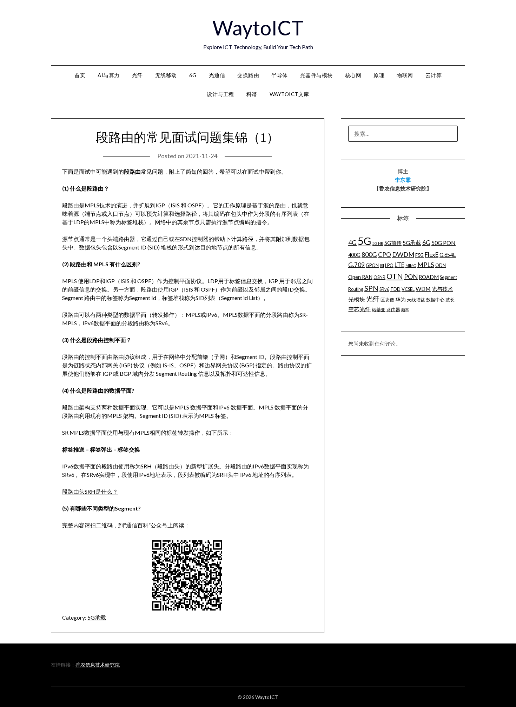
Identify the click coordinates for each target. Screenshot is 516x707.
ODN (440, 265)
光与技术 (442, 289)
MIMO (410, 265)
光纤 (137, 75)
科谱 (251, 94)
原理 (378, 75)
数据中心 (435, 299)
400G (354, 255)
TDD (395, 289)
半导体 (279, 75)
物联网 (405, 75)
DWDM (403, 254)
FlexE (431, 254)
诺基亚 (378, 309)
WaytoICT (258, 27)
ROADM (429, 277)
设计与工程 (220, 94)
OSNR (379, 277)
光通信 (217, 75)
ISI (382, 265)
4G (352, 242)
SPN (371, 288)
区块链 (387, 299)
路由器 (393, 309)
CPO (384, 254)
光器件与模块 (316, 75)
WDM (423, 288)
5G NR (377, 243)
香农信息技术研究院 (97, 665)
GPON (372, 265)
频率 (405, 309)
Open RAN (360, 277)
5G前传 (393, 243)
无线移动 (166, 75)
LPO (389, 265)
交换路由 (248, 75)
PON (411, 276)
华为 (400, 299)
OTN (394, 276)
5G (364, 241)
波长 (450, 299)
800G (369, 254)
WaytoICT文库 (289, 94)
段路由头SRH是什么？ (90, 491)
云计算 (433, 75)
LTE (399, 264)
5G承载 (96, 617)
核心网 (353, 75)
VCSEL (408, 289)
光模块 (356, 299)
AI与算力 (109, 75)
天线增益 (416, 299)
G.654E (447, 255)
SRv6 (384, 289)
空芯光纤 (359, 309)
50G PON (443, 242)
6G (193, 75)
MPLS (425, 264)
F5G (419, 255)
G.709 (356, 264)
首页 (79, 75)
